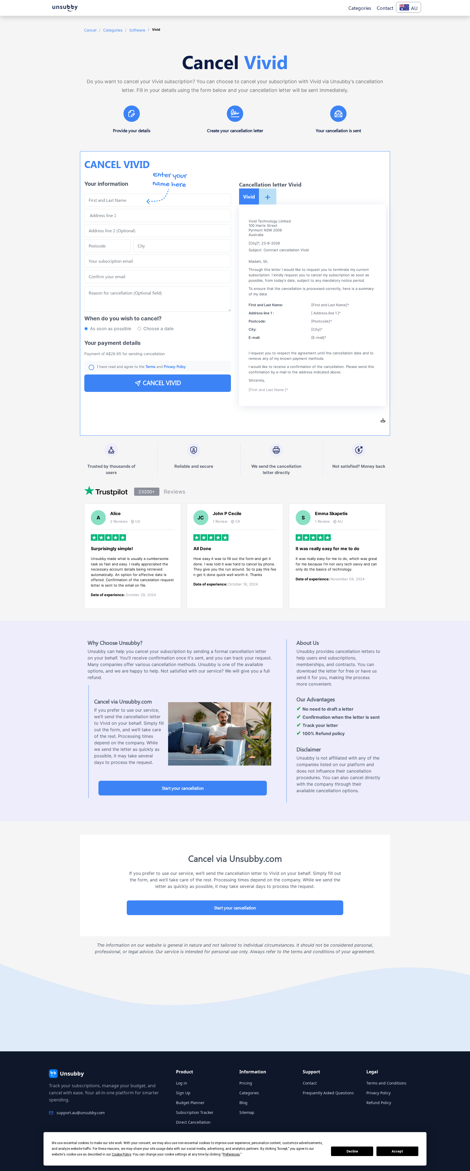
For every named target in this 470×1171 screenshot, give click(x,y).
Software (137, 30)
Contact (310, 1083)
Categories (112, 30)
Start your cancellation (183, 788)
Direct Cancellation (193, 1122)
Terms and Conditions (386, 1083)
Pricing (245, 1083)
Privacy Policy (378, 1092)
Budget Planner (190, 1102)
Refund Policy (378, 1102)
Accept (397, 1151)
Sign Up (183, 1092)
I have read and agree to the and (141, 366)
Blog (243, 1102)
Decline (352, 1151)
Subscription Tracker (195, 1112)
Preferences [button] (231, 1154)
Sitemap (246, 1112)
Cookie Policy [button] (121, 1154)
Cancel (90, 30)
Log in (181, 1083)
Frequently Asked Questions (328, 1092)
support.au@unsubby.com (81, 1112)
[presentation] (157, 276)
